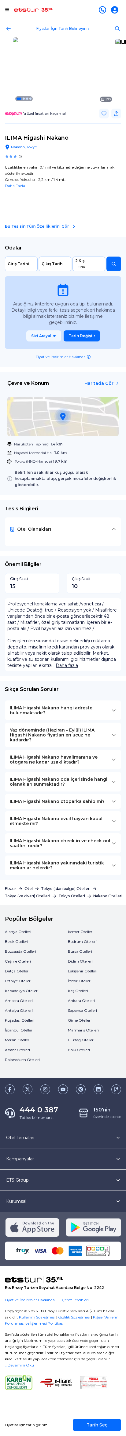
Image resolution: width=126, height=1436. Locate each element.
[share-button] (116, 113)
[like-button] (104, 113)
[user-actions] (116, 10)
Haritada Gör (98, 383)
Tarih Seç (97, 1425)
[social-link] (10, 1089)
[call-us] (104, 10)
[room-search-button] (113, 264)
